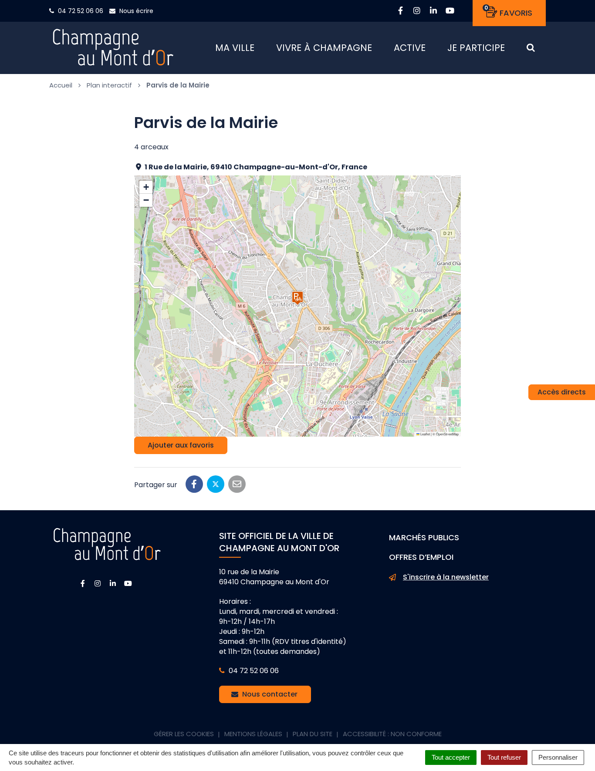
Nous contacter (269, 694)
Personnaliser (558, 757)
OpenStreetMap (447, 433)
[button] (297, 298)
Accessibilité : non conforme (392, 733)
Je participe (476, 47)
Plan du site (312, 733)
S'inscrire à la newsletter (446, 577)
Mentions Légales (253, 733)
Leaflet (424, 433)
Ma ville (234, 47)
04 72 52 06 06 (253, 671)
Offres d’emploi (421, 557)
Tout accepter (451, 757)
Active (410, 47)
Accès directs (562, 392)
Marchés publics (424, 537)
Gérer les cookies (184, 733)
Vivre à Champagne (324, 47)
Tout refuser (504, 757)
